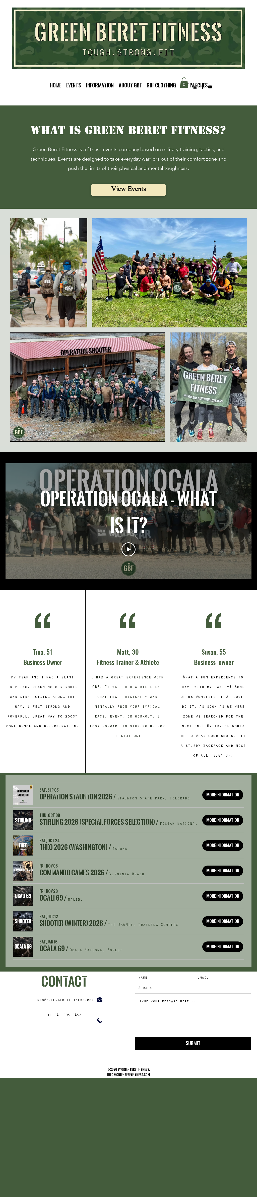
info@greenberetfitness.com (64, 1000)
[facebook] (202, 86)
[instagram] (195, 86)
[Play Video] (128, 549)
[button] (184, 82)
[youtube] (210, 86)
